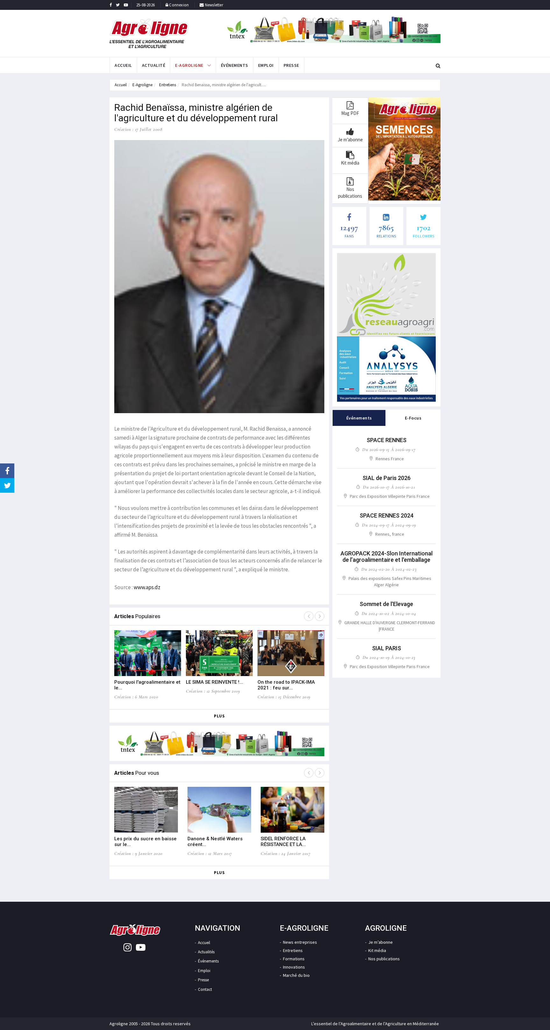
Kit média (377, 950)
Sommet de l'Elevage (386, 604)
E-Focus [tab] (413, 418)
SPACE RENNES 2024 (386, 515)
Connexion (179, 5)
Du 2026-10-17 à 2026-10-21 (389, 487)
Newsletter (213, 5)
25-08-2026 (145, 5)
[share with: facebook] (7, 470)
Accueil (123, 65)
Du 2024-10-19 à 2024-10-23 (389, 657)
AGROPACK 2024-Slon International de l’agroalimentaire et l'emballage (387, 556)
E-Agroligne (142, 85)
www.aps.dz (147, 587)
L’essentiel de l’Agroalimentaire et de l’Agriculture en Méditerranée (375, 1023)
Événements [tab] (359, 418)
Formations (294, 959)
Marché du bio (296, 975)
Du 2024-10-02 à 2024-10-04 (389, 613)
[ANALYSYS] (386, 369)
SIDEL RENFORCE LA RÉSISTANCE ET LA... (283, 841)
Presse (291, 65)
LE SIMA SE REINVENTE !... (214, 682)
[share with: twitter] (7, 485)
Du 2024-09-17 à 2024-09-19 (389, 525)
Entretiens (167, 85)
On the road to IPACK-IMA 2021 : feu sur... (286, 685)
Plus (219, 716)
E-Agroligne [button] (189, 65)
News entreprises (300, 942)
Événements (234, 65)
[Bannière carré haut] (386, 294)
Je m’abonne (380, 942)
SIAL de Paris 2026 (387, 478)
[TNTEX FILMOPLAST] (332, 29)
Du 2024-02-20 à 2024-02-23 (388, 569)
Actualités (206, 952)
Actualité (154, 65)
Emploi (266, 65)
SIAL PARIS (386, 648)
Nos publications (384, 959)
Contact (205, 989)
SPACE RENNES (386, 440)
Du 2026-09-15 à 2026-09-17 (388, 449)
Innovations (294, 967)
